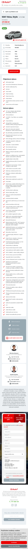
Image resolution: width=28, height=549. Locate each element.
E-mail (6, 440)
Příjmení (6, 434)
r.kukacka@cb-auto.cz (14, 381)
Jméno (6, 429)
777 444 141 (23, 2)
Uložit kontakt (15, 360)
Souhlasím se (15, 476)
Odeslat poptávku (14, 480)
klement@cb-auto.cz (15, 359)
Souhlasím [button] (14, 542)
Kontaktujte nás (14, 71)
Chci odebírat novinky (14, 519)
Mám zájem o (7, 451)
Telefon (6, 446)
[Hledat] (2, 5)
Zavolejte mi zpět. (8, 418)
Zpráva (6, 457)
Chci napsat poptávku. (19, 418)
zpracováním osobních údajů (15, 476)
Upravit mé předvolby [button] (14, 546)
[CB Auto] (6, 2)
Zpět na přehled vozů (11, 11)
